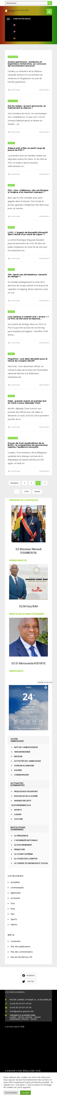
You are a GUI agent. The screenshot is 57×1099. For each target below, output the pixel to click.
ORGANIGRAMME (22, 752)
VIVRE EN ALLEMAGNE (24, 765)
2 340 (26, 492)
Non (13, 913)
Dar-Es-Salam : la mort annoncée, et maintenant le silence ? (27, 107)
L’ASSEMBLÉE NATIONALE (25, 840)
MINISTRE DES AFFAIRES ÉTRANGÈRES (26, 614)
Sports (11, 143)
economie (15, 898)
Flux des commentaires (22, 951)
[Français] (28, 31)
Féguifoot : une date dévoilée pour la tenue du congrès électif (27, 360)
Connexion (15, 941)
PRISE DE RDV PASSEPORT (26, 791)
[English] (28, 25)
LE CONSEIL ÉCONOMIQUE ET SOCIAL (31, 863)
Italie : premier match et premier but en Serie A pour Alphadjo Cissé (27, 402)
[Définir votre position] (45, 687)
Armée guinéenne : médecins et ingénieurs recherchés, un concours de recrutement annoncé (27, 64)
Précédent (14, 483)
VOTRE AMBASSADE (17, 739)
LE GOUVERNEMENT (23, 845)
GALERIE (18, 770)
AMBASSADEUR (16, 671)
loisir (13, 908)
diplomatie (16, 892)
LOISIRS (17, 814)
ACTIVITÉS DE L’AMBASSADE (27, 761)
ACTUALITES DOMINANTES (18, 784)
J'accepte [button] (25, 1092)
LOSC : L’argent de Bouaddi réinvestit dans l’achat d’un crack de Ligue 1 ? (28, 233)
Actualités (13, 57)
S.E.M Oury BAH (28, 606)
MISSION (18, 756)
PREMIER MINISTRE (18, 560)
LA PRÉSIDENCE (21, 835)
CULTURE (18, 819)
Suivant (37, 492)
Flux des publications (20, 946)
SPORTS (18, 810)
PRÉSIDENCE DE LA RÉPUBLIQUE (23, 500)
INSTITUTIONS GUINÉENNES (18, 828)
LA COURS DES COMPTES (25, 858)
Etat (13, 903)
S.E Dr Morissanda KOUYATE (28, 663)
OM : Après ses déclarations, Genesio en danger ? (27, 275)
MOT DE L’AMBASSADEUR (26, 747)
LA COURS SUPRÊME (23, 854)
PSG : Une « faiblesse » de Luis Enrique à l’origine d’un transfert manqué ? (28, 191)
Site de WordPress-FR (21, 957)
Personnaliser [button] (11, 1092)
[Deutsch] (28, 38)
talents (14, 924)
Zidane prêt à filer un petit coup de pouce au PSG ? (26, 149)
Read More (44, 90)
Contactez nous (22, 19)
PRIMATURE (19, 849)
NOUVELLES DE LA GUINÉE (26, 796)
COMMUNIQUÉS (21, 775)
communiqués (17, 887)
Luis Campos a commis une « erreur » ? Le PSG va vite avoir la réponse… (28, 317)
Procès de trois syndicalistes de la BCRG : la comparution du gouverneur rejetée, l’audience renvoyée (28, 445)
